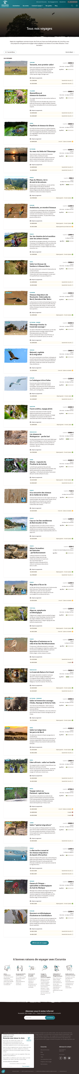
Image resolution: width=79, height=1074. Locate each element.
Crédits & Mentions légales (27, 1071)
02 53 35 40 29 (61, 1054)
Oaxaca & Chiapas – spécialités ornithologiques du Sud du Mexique (41, 885)
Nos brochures (44, 1064)
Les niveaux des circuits (46, 1059)
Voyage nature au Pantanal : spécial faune (39, 792)
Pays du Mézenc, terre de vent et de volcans (38, 181)
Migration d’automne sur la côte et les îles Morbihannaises (42, 642)
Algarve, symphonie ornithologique (38, 611)
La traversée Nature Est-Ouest (42, 672)
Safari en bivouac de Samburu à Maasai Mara (40, 265)
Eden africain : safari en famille (42, 762)
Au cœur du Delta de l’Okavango (43, 151)
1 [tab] (14, 73)
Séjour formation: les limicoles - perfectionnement (37, 550)
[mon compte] (76, 6)
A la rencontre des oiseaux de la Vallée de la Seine (40, 494)
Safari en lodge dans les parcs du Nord (38, 731)
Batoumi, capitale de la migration (37, 353)
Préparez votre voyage (46, 1062)
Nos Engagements (53, 2)
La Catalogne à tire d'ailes (40, 380)
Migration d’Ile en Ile (38, 585)
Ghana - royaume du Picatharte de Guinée (38, 463)
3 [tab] (17, 73)
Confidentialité (63, 1071)
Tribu (42, 1057)
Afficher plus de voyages (39, 943)
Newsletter (63, 2)
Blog (42, 1052)
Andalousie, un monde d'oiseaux (43, 207)
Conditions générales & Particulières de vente (46, 1071)
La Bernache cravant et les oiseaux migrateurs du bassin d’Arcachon (39, 852)
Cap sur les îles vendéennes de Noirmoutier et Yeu (41, 522)
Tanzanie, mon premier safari (42, 65)
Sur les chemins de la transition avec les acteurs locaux (42, 237)
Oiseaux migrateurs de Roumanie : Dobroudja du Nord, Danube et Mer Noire (40, 297)
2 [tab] (16, 73)
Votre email (28, 1017)
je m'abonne (50, 1017)
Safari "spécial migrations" (41, 825)
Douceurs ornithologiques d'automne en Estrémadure (41, 914)
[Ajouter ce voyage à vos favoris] (25, 63)
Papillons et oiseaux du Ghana (42, 125)
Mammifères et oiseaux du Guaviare (38, 94)
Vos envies (26, 6)
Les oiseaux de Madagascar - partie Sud (40, 435)
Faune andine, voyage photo (41, 409)
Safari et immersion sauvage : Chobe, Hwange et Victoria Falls (42, 702)
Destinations (16, 6)
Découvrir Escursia (41, 2)
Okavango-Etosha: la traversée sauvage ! (38, 326)
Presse (42, 1054)
